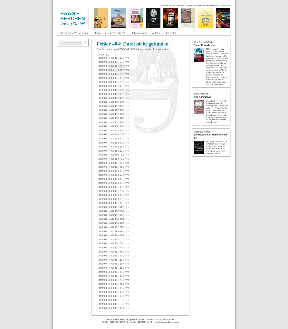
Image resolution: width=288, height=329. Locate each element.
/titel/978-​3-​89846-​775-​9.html (114, 82)
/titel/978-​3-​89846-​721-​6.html (114, 284)
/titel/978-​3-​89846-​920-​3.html (114, 150)
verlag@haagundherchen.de (165, 322)
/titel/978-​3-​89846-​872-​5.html (114, 154)
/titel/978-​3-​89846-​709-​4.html (114, 296)
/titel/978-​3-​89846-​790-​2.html (114, 126)
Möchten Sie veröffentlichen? (109, 33)
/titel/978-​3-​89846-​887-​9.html (114, 130)
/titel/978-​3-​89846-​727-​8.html (114, 275)
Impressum (191, 5)
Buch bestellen (168, 5)
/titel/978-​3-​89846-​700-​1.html (114, 203)
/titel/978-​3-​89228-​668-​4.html (114, 231)
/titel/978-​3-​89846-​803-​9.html (114, 171)
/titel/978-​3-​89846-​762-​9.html (114, 62)
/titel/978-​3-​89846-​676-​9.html (114, 199)
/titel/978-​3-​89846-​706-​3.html (114, 251)
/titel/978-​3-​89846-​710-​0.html (114, 300)
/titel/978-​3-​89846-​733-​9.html (114, 187)
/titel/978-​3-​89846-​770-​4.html (114, 74)
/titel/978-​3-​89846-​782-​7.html (114, 78)
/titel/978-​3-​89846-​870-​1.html (114, 158)
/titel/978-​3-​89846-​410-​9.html (114, 239)
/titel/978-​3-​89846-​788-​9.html (114, 122)
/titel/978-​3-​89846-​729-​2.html (114, 191)
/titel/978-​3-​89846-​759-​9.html (114, 114)
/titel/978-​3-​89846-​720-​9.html (114, 57)
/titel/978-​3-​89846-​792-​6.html (114, 163)
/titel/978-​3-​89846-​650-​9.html (114, 219)
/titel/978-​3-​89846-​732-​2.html (114, 308)
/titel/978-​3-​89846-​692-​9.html (114, 195)
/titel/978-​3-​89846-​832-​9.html (114, 179)
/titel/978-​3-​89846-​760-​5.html (114, 94)
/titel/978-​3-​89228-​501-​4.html (114, 70)
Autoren (156, 33)
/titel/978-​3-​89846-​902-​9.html (114, 142)
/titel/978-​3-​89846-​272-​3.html (114, 227)
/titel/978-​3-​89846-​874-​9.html (114, 134)
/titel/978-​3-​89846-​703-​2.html (114, 211)
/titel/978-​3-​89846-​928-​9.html (114, 146)
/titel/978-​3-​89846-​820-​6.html (114, 175)
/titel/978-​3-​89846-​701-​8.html (114, 207)
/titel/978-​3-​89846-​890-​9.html (114, 138)
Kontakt (180, 5)
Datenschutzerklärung (208, 5)
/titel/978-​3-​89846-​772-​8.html (114, 90)
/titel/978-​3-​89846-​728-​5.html (114, 272)
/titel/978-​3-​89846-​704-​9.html (114, 66)
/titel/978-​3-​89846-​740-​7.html (114, 102)
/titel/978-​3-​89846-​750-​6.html (114, 110)
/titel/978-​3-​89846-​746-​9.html (114, 106)
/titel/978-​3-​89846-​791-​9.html (114, 166)
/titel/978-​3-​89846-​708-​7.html (114, 288)
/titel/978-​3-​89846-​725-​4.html (114, 263)
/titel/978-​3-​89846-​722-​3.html (114, 280)
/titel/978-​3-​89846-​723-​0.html (114, 259)
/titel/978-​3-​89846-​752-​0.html (114, 118)
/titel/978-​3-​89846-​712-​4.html (114, 304)
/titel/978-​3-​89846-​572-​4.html (114, 243)
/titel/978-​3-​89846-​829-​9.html (114, 183)
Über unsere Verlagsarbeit (74, 33)
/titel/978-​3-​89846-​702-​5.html (114, 215)
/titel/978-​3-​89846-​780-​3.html (114, 86)
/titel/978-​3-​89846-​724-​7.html (114, 255)
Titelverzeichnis (138, 33)
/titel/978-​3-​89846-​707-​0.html (114, 292)
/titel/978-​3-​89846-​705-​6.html (114, 247)
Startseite (225, 5)
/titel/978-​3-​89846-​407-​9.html (114, 235)
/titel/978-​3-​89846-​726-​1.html (114, 267)
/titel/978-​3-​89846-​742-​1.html (114, 98)
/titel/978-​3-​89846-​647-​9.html (114, 223)
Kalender (171, 33)
